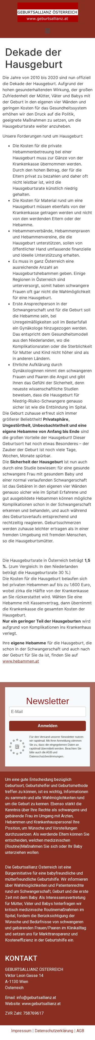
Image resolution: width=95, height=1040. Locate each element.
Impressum (21, 1030)
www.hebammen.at (21, 661)
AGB (80, 1030)
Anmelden (48, 726)
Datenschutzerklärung (54, 1030)
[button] (47, 30)
